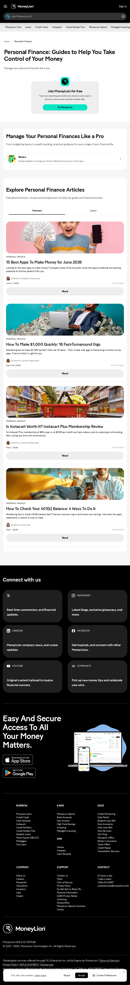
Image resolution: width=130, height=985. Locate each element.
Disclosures (46, 964)
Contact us (62, 875)
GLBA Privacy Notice (67, 896)
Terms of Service (109, 960)
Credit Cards (22, 817)
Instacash (21, 824)
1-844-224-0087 (106, 882)
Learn (7, 41)
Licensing (61, 899)
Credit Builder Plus (25, 831)
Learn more (40, 975)
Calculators (22, 885)
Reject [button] (67, 975)
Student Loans (23, 834)
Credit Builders (24, 827)
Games (60, 847)
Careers (20, 879)
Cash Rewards (64, 854)
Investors (21, 889)
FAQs (59, 879)
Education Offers (106, 837)
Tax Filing (102, 834)
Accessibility (63, 902)
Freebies (61, 850)
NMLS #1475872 (29, 964)
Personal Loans (23, 814)
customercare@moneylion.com (113, 885)
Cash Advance (23, 820)
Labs (18, 892)
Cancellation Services (108, 851)
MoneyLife (21, 882)
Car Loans (21, 844)
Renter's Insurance (107, 841)
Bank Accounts (64, 817)
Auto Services (105, 831)
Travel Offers (104, 844)
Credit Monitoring (106, 814)
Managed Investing (66, 831)
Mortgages (21, 841)
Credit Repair (104, 847)
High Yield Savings (66, 824)
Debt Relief (103, 817)
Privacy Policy (63, 885)
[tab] (37, 211)
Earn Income (63, 820)
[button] (104, 975)
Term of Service (65, 882)
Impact (19, 896)
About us (20, 875)
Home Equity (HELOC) (27, 837)
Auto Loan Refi (105, 827)
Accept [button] (81, 975)
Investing (61, 827)
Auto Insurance (105, 824)
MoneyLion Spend (66, 814)
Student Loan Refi (106, 820)
